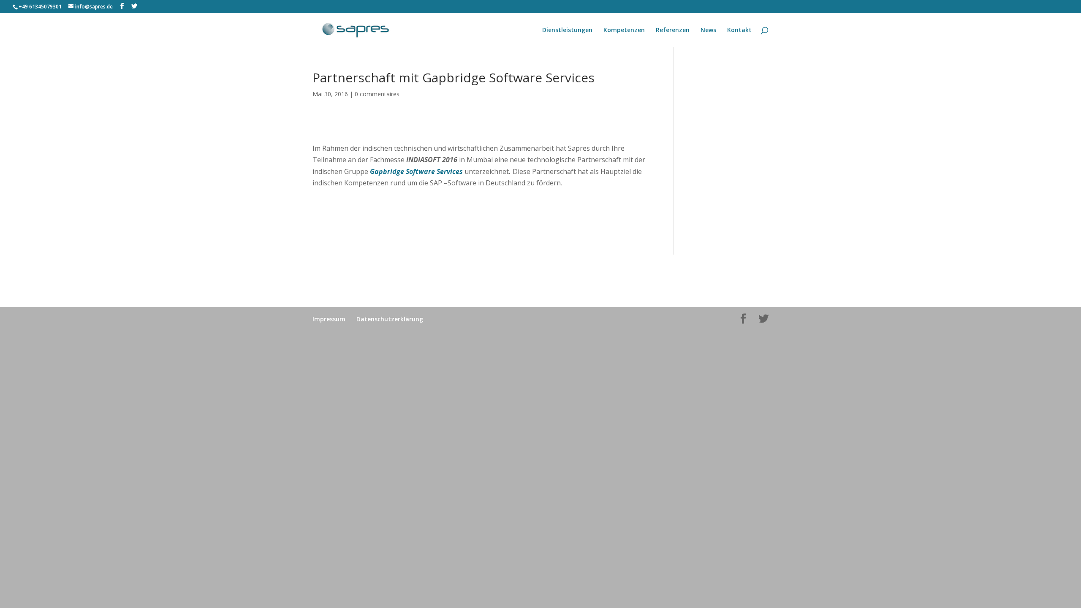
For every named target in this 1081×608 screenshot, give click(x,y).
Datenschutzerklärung (389, 319)
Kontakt (739, 30)
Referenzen (673, 30)
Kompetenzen (624, 30)
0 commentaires (377, 94)
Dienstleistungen (567, 30)
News (708, 30)
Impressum (328, 319)
